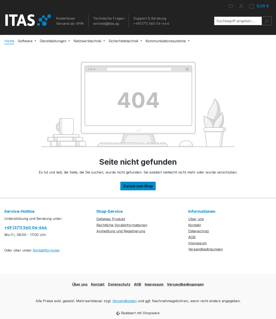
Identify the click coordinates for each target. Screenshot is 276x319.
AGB (192, 237)
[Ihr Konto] (241, 6)
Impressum (197, 243)
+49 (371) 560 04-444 (25, 227)
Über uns (196, 219)
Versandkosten (124, 301)
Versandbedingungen (205, 249)
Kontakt (194, 225)
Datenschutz (198, 231)
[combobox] (238, 21)
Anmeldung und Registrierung (120, 231)
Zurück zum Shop (138, 186)
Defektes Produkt (110, 219)
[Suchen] (267, 21)
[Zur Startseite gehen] (28, 20)
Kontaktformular (46, 250)
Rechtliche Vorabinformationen (121, 225)
